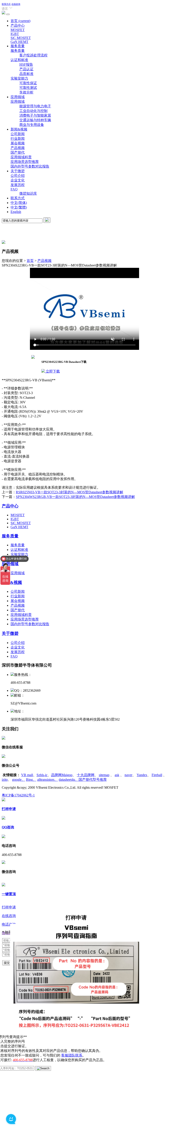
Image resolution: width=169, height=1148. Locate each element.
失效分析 (26, 92)
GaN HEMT (19, 42)
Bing (31, 779)
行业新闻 (18, 138)
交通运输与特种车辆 (35, 120)
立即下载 (52, 371)
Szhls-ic (42, 775)
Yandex (142, 775)
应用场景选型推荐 (25, 162)
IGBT (15, 34)
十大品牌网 (85, 775)
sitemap (104, 775)
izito (5, 779)
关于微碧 (18, 171)
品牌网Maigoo (61, 775)
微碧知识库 (28, 193)
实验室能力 (19, 78)
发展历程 (18, 185)
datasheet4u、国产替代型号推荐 (83, 779)
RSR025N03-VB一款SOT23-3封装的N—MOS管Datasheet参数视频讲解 (69, 492)
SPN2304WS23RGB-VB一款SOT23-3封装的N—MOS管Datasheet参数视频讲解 (75, 497)
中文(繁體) (19, 207)
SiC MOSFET (21, 38)
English (16, 212)
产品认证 (26, 69)
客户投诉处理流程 (33, 55)
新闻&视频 (19, 129)
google (18, 779)
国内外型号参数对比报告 (30, 166)
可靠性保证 (28, 83)
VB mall (27, 775)
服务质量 (18, 46)
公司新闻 (18, 134)
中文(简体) (19, 203)
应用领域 (18, 97)
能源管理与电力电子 (35, 106)
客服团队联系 (71, 1055)
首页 (20, 21)
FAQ (14, 189)
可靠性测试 (28, 87)
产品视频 (18, 148)
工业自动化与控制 (33, 111)
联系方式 (6, 4)
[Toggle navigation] (8, 14)
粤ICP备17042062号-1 (18, 795)
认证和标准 (19, 60)
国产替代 (18, 152)
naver (128, 775)
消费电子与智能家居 (35, 115)
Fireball (157, 775)
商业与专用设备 (31, 125)
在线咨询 (15, 4)
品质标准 (26, 74)
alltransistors (47, 779)
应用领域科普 (21, 157)
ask (117, 775)
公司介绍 (18, 175)
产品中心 (18, 25)
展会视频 (18, 143)
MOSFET (18, 30)
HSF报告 (26, 64)
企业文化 (18, 180)
